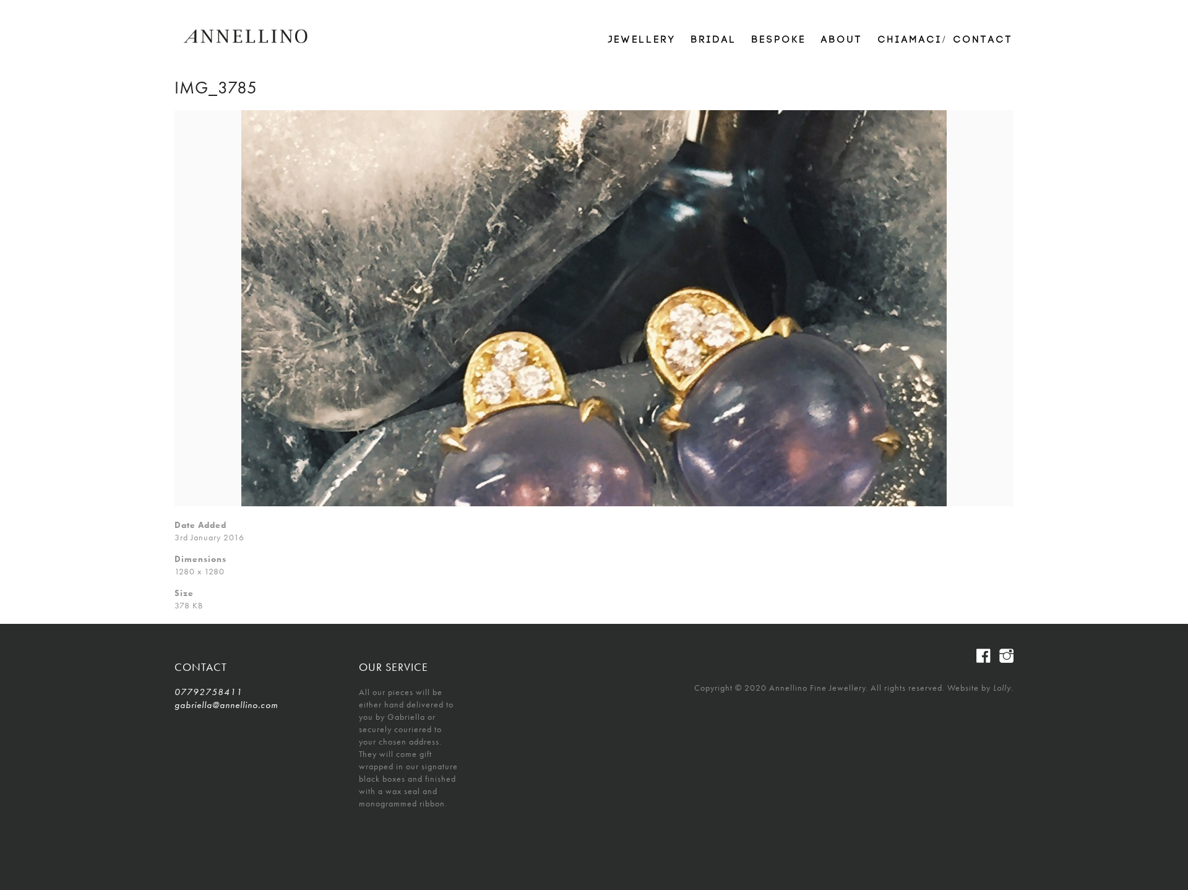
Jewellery (642, 40)
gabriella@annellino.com (226, 705)
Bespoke (779, 40)
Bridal (714, 40)
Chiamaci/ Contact (946, 40)
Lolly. (1003, 687)
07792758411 (208, 692)
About (842, 40)
